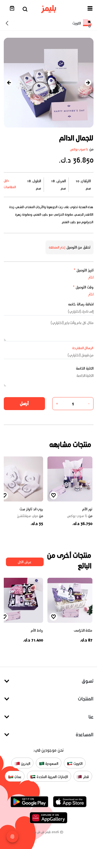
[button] (90, 9)
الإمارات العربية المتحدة (52, 776)
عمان (17, 776)
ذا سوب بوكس (79, 149)
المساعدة (84, 734)
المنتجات (85, 698)
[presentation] (9, 82)
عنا (90, 716)
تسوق (87, 681)
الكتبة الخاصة (84, 368)
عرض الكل (25, 562)
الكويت (77, 763)
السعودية (51, 763)
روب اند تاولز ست (31, 509)
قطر (85, 776)
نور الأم (87, 509)
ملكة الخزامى (83, 630)
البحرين (25, 763)
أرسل (24, 403)
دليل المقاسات (10, 183)
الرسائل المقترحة (82, 348)
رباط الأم (37, 630)
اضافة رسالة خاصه (80, 304)
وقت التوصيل (83, 287)
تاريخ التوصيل (83, 270)
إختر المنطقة (57, 247)
